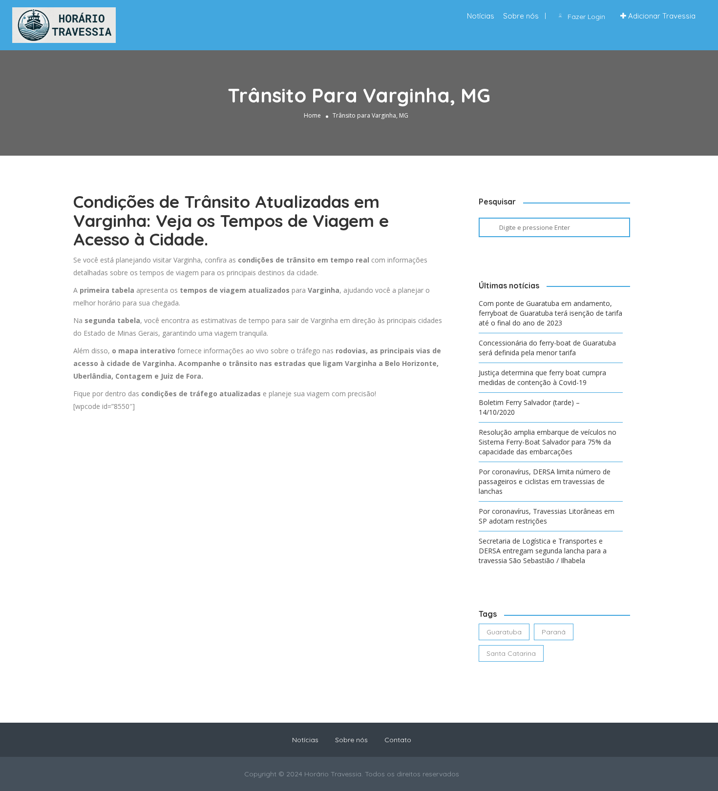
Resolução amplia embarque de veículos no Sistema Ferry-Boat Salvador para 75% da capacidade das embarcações (547, 441)
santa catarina (511, 653)
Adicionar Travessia (661, 15)
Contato (397, 739)
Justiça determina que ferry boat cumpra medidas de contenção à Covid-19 (542, 377)
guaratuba (504, 632)
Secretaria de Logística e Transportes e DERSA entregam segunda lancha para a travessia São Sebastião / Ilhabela (543, 550)
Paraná (554, 632)
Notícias (480, 15)
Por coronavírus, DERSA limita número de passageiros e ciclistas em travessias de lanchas (545, 481)
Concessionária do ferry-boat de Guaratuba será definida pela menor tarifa (547, 347)
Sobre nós (521, 15)
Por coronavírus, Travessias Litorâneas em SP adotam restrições (546, 516)
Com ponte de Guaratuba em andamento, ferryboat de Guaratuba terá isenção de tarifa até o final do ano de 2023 (550, 313)
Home (312, 115)
